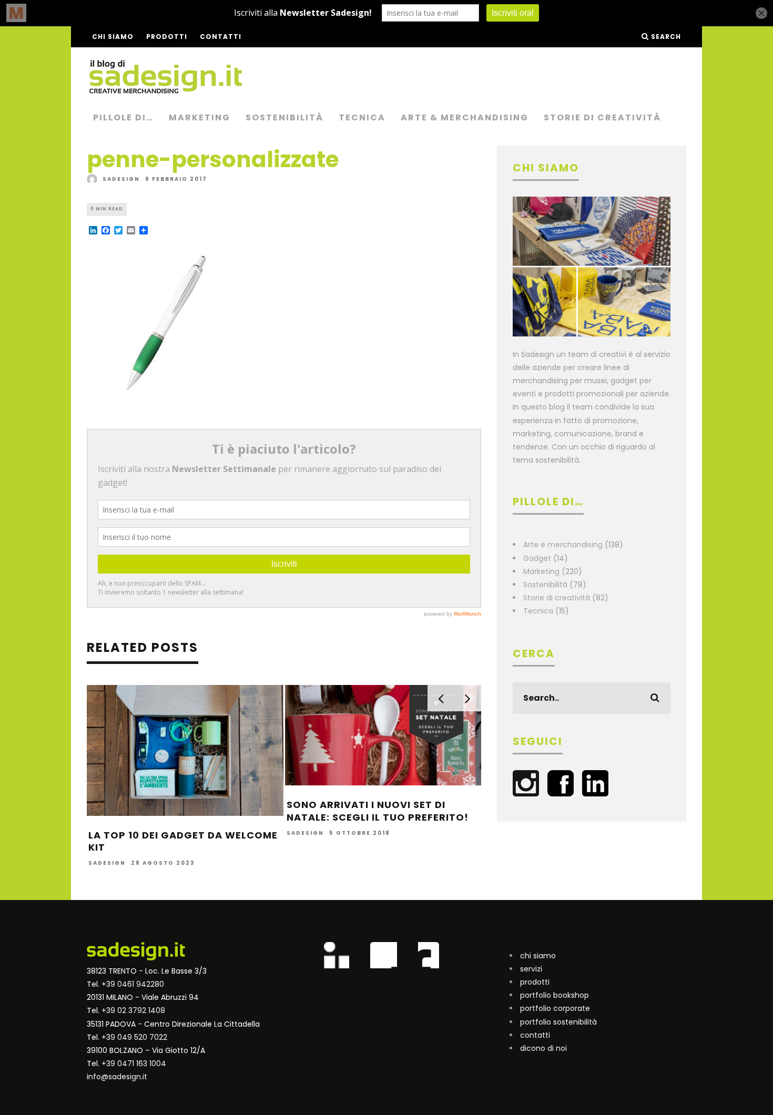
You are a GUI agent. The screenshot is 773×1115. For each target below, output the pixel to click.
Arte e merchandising (563, 544)
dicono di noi (543, 1048)
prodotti (535, 982)
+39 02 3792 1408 (133, 1010)
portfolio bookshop (554, 995)
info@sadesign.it (117, 1076)
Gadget (537, 558)
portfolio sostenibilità (558, 1022)
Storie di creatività (602, 117)
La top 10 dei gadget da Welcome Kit (183, 841)
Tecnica (362, 117)
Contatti (220, 36)
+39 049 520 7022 (134, 1037)
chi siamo (538, 955)
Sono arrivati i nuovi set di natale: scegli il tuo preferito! (378, 810)
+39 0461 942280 (132, 984)
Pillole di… (123, 117)
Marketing (199, 117)
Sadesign (121, 179)
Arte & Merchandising (464, 117)
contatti (535, 1035)
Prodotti (166, 36)
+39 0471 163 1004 (133, 1063)
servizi (531, 969)
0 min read (106, 209)
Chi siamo (113, 36)
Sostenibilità (284, 117)
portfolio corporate (555, 1008)
